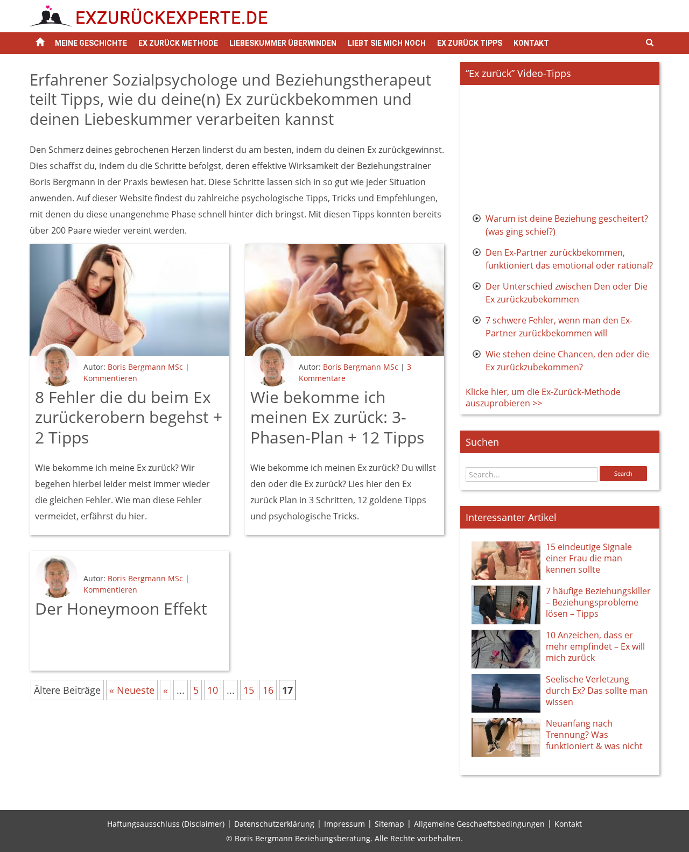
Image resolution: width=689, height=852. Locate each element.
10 (212, 690)
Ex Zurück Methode (178, 43)
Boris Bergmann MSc (145, 367)
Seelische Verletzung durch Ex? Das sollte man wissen (597, 690)
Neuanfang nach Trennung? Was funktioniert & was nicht (594, 734)
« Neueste (131, 690)
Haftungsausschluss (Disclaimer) (165, 824)
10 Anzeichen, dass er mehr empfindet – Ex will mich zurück (595, 646)
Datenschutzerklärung (274, 824)
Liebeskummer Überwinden (282, 43)
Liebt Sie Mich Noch (387, 43)
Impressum (344, 824)
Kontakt (531, 43)
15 (248, 690)
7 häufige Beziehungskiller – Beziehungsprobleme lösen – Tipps (598, 602)
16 (268, 690)
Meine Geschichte (91, 43)
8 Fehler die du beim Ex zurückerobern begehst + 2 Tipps (128, 417)
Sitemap (389, 824)
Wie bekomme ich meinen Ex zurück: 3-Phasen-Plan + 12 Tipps (337, 417)
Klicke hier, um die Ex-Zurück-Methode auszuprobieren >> (543, 397)
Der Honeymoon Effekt (121, 608)
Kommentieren (110, 378)
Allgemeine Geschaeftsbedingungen (479, 824)
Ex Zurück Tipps (469, 43)
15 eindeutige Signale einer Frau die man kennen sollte (589, 558)
